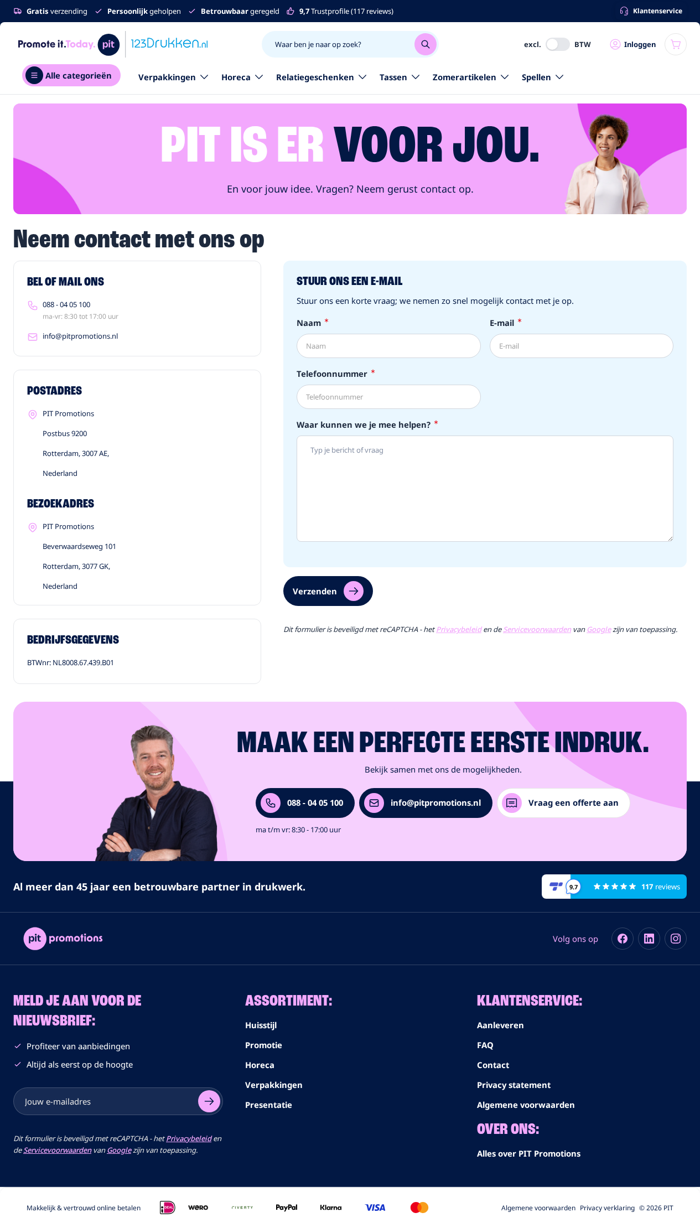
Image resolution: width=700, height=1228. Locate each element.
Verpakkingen (167, 76)
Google (599, 629)
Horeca (236, 76)
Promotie (263, 1044)
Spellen (536, 76)
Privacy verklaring (607, 1208)
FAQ (485, 1044)
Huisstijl (261, 1024)
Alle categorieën (78, 75)
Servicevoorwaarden (537, 629)
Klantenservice (657, 10)
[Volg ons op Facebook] (622, 939)
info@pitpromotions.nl (80, 336)
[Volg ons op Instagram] (676, 939)
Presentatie (268, 1104)
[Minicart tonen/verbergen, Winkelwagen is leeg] (676, 44)
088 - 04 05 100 (66, 304)
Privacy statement (514, 1084)
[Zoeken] (425, 44)
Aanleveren (500, 1024)
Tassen (393, 76)
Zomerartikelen (464, 76)
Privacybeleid (458, 629)
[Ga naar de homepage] (112, 44)
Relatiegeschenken (315, 76)
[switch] (558, 44)
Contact (493, 1064)
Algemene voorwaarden (526, 1104)
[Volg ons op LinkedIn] (649, 939)
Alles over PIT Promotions (528, 1153)
